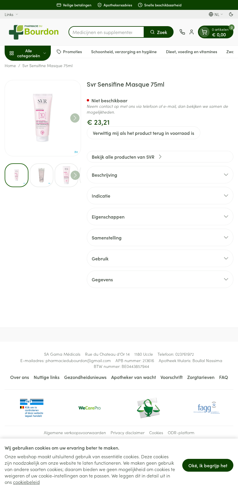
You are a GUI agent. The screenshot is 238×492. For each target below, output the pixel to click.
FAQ (223, 377)
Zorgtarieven (200, 377)
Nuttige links (46, 377)
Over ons (19, 377)
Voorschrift (172, 377)
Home (10, 65)
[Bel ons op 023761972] (182, 32)
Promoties (72, 51)
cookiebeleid (26, 482)
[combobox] (106, 32)
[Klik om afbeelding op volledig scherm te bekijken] (43, 118)
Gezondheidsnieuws (85, 377)
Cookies (156, 432)
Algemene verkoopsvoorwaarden (75, 432)
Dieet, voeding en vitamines (191, 51)
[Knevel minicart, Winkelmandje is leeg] (204, 32)
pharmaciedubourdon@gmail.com (78, 360)
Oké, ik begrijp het (207, 465)
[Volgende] (75, 118)
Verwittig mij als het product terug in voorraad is (143, 133)
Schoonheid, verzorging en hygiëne (124, 51)
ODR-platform (181, 432)
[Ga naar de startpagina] (34, 32)
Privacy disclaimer (128, 432)
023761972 (184, 354)
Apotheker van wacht (133, 377)
